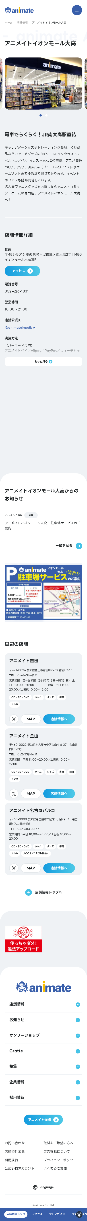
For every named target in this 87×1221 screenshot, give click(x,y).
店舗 (31, 515)
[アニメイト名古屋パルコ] (43, 839)
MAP (31, 719)
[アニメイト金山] (43, 764)
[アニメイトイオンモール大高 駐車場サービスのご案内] (43, 522)
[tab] (40, 115)
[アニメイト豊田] (43, 689)
